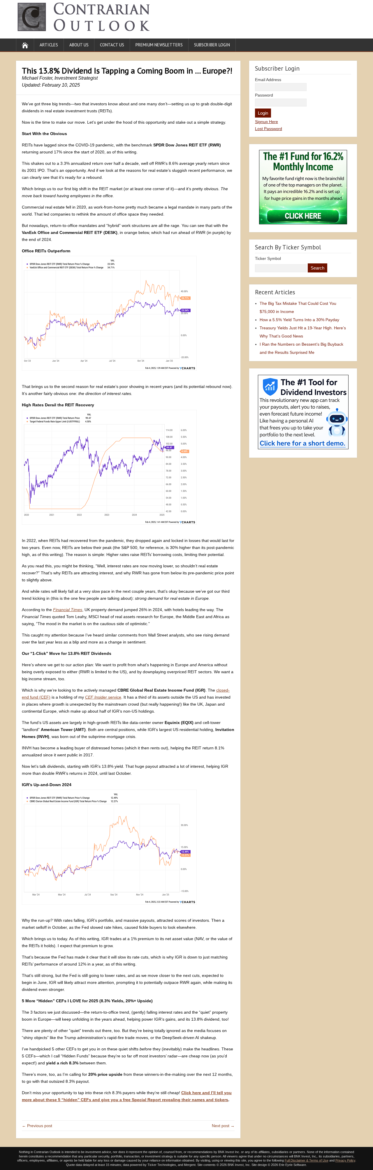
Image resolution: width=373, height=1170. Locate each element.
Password (264, 95)
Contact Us (112, 45)
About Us (79, 45)
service (103, 697)
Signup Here (266, 121)
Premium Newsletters (159, 45)
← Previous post (37, 1125)
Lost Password (268, 128)
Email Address (268, 79)
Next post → (223, 1125)
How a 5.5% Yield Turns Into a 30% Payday (299, 319)
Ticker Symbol (268, 258)
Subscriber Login (212, 45)
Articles (49, 45)
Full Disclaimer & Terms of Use (306, 1160)
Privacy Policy (345, 1160)
